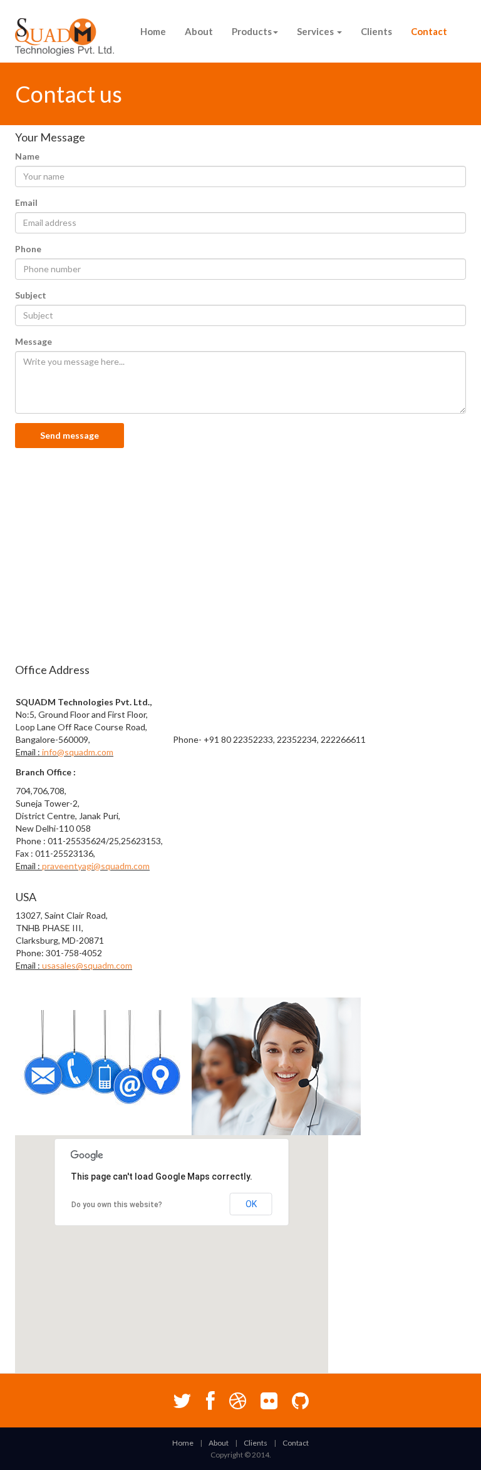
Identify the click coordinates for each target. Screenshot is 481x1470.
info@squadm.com (77, 752)
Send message (69, 435)
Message (33, 341)
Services (316, 31)
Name (27, 156)
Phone (28, 248)
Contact (429, 31)
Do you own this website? (116, 1204)
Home (153, 31)
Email (26, 202)
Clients (376, 31)
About (199, 31)
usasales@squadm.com (87, 965)
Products (252, 31)
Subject (30, 295)
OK (251, 1204)
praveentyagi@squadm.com (96, 865)
